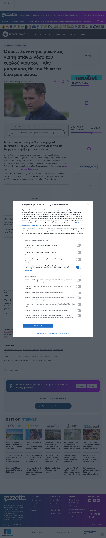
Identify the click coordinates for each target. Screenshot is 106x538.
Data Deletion (41, 333)
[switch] (78, 245)
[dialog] (53, 269)
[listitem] (53, 241)
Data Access (53, 333)
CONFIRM (38, 326)
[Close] (89, 205)
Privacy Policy (64, 333)
